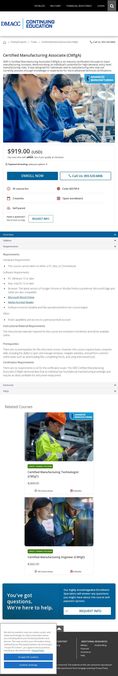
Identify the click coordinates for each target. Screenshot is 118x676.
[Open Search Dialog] (112, 5)
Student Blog (100, 645)
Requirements (10, 246)
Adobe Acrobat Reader (21, 302)
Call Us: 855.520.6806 (102, 42)
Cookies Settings (28, 665)
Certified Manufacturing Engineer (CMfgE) (56, 557)
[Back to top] (59, 640)
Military (84, 645)
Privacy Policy (101, 668)
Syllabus (7, 240)
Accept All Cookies (28, 657)
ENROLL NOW (32, 175)
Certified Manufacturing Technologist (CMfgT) (53, 474)
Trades (34, 42)
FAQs (6, 391)
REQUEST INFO (40, 218)
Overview (8, 234)
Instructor (8, 385)
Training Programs (18, 42)
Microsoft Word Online (21, 297)
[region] (28, 648)
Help (83, 655)
